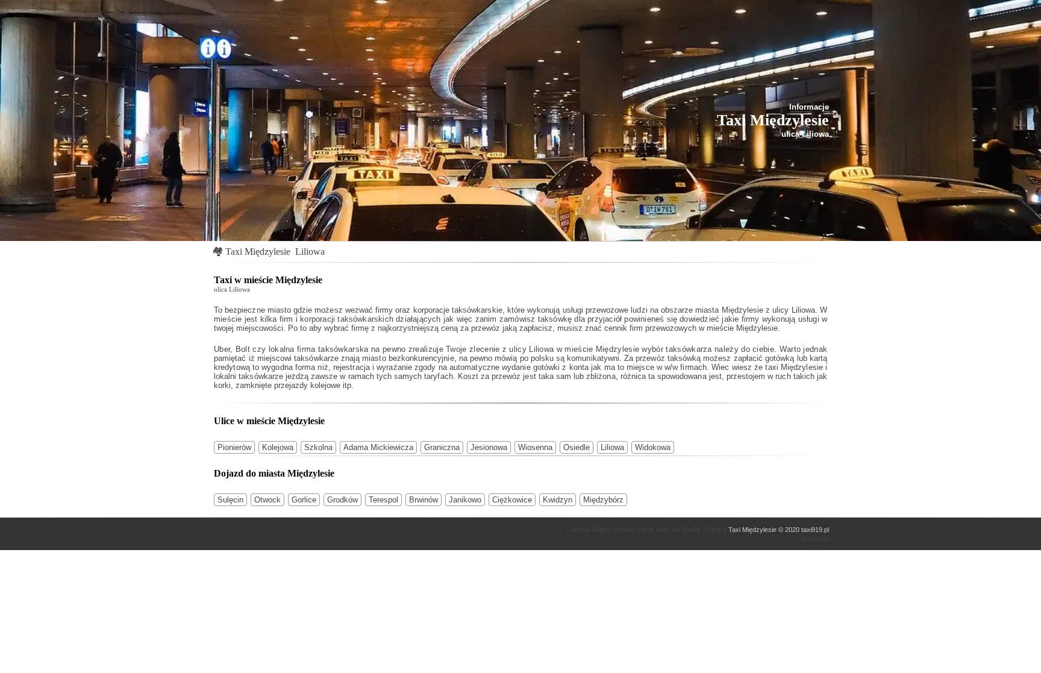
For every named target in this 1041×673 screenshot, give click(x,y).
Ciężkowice (512, 499)
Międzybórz (603, 499)
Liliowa (310, 251)
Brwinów (423, 499)
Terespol (383, 499)
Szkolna (318, 447)
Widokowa (653, 447)
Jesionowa (488, 447)
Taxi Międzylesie (257, 251)
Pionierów (234, 447)
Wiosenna (535, 447)
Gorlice (304, 499)
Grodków (342, 499)
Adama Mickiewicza (378, 447)
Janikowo (465, 499)
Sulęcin (230, 499)
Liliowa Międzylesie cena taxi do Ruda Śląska (647, 529)
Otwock (267, 499)
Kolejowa (277, 447)
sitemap (815, 538)
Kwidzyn (557, 499)
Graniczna (442, 447)
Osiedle (576, 447)
